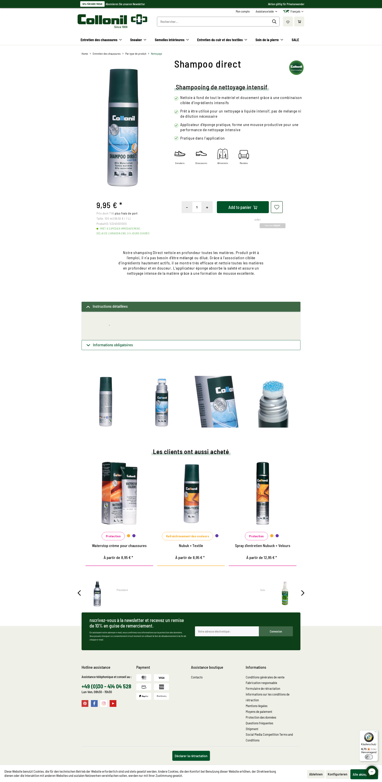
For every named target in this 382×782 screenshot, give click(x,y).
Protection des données (261, 717)
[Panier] (299, 21)
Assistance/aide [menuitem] (265, 11)
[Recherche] (275, 22)
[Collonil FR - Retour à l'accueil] (112, 19)
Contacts (197, 677)
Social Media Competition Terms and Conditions (269, 737)
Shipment (252, 729)
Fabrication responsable (261, 683)
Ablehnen (316, 774)
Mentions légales (256, 706)
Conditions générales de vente (265, 677)
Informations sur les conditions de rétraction (267, 697)
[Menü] (375, 732)
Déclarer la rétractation (191, 756)
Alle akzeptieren (364, 774)
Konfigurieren (337, 774)
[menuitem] (243, 11)
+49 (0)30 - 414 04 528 (106, 686)
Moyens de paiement (259, 711)
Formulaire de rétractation (263, 688)
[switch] (369, 757)
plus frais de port (126, 213)
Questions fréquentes (259, 723)
